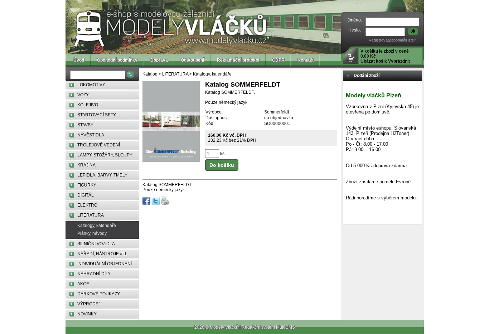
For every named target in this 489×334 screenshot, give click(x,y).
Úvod (78, 60)
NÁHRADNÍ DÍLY (94, 273)
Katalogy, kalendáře (96, 225)
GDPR (278, 60)
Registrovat (379, 40)
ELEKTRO (87, 205)
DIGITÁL (85, 195)
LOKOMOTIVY (91, 84)
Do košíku (221, 165)
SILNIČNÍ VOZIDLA (96, 243)
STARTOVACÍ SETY (96, 114)
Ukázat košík (373, 61)
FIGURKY (86, 185)
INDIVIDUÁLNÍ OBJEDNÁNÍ (104, 263)
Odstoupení (192, 60)
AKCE (83, 283)
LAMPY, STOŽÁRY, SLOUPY (104, 155)
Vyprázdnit (399, 61)
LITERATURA (90, 215)
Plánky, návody (92, 233)
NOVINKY (87, 313)
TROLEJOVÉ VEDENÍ (98, 144)
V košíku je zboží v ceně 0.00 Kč (385, 56)
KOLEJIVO (87, 104)
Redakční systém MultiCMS (268, 327)
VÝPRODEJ (89, 303)
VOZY (83, 94)
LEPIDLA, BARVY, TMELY (102, 175)
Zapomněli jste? (402, 40)
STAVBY (85, 124)
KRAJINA (86, 165)
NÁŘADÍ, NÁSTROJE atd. (102, 253)
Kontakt (305, 60)
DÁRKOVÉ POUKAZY (98, 293)
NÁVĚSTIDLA (90, 134)
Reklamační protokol (238, 60)
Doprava (159, 60)
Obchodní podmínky (117, 60)
